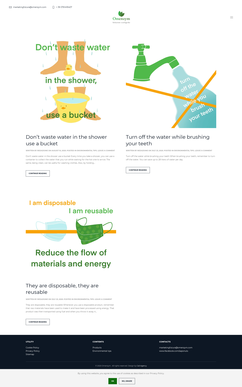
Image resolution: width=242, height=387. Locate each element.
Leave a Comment (106, 151)
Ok (112, 381)
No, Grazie (127, 381)
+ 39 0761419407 (64, 7)
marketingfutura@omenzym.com (29, 7)
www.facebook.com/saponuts (173, 351)
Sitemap (30, 354)
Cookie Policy (32, 347)
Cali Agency (142, 366)
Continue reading (38, 173)
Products (97, 347)
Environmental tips (87, 151)
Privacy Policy (33, 351)
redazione (42, 151)
